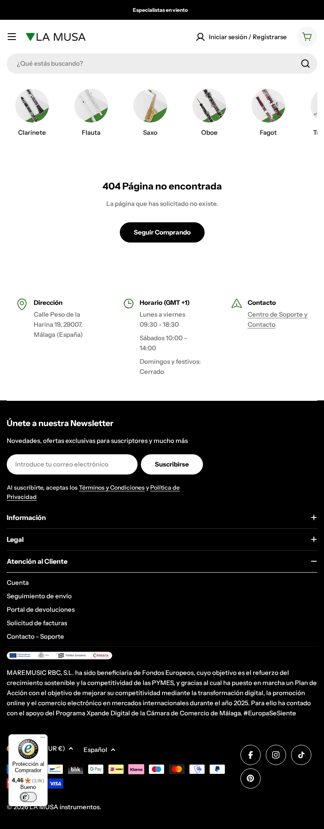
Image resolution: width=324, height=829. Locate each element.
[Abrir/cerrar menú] (12, 37)
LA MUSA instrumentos (65, 807)
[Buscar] (305, 64)
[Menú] (43, 739)
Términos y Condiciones (112, 487)
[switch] (28, 797)
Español (95, 750)
